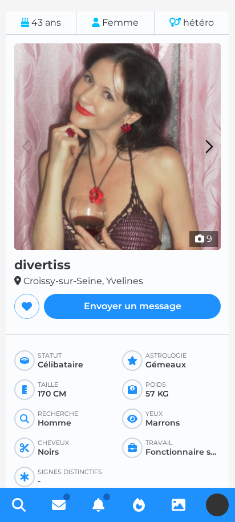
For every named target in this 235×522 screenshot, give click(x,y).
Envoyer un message (132, 306)
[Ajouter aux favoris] (26, 306)
